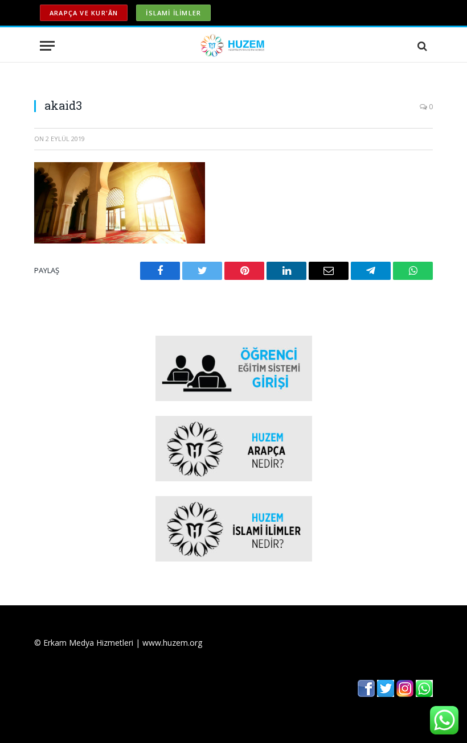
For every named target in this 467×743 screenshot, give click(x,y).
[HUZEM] (233, 45)
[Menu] (47, 46)
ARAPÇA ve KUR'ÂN (84, 13)
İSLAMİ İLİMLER (173, 13)
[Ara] (421, 46)
